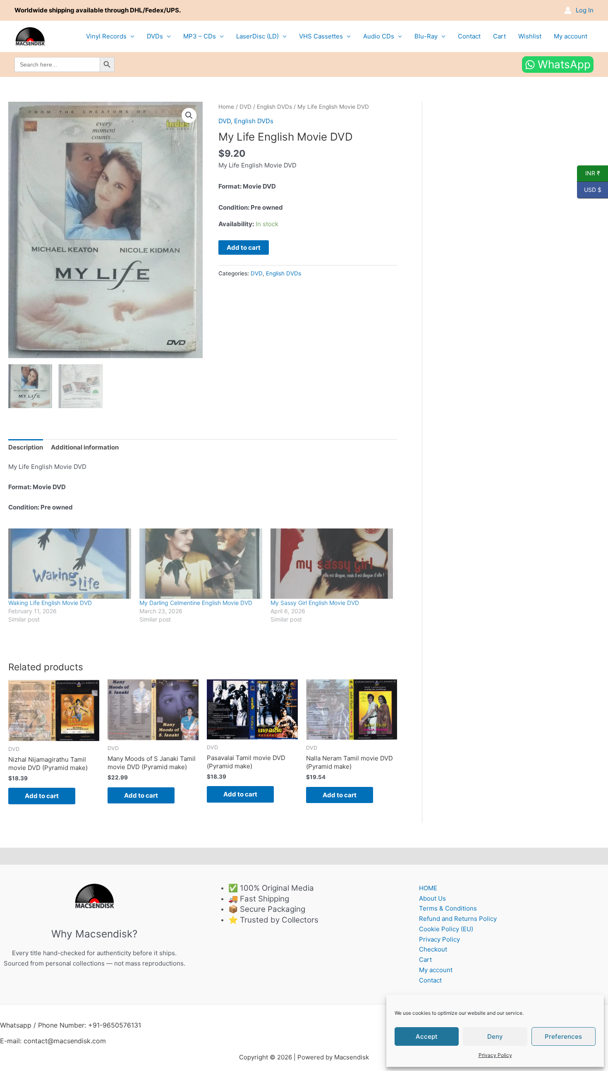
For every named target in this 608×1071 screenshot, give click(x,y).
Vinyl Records (106, 36)
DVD (245, 106)
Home (226, 106)
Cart (499, 36)
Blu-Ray (426, 36)
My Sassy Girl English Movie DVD (314, 602)
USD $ (589, 190)
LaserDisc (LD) (257, 36)
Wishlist (529, 36)
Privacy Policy (495, 1055)
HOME (428, 888)
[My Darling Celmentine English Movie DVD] (200, 563)
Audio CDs (378, 36)
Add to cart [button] (42, 796)
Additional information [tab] (85, 447)
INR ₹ (588, 173)
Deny (495, 1036)
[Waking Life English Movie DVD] (69, 563)
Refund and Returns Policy (458, 919)
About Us (432, 898)
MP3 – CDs (199, 36)
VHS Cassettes (321, 36)
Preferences (563, 1036)
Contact (469, 36)
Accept (427, 1036)
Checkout (433, 949)
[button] (189, 115)
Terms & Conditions (448, 908)
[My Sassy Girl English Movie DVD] (331, 563)
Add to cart (244, 247)
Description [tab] (25, 447)
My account (570, 36)
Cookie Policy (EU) (446, 929)
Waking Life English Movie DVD (50, 602)
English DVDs (274, 106)
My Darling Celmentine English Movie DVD (195, 602)
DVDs (155, 36)
